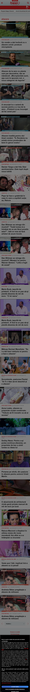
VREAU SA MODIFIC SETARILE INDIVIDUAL (15, 689)
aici (26, 659)
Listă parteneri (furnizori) (6, 683)
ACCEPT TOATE (15, 686)
